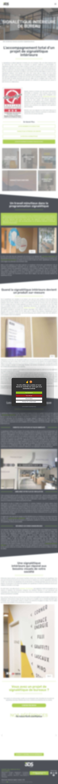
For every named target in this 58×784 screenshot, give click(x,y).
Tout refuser (29, 395)
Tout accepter (29, 392)
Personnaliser (29, 398)
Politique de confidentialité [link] (29, 401)
